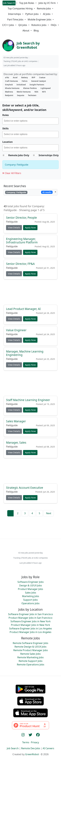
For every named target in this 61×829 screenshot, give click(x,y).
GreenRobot (32, 754)
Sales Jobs (30, 592)
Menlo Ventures (24, 92)
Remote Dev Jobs (30, 748)
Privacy (35, 742)
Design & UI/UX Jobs (30, 585)
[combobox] (30, 121)
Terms (25, 742)
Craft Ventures (11, 81)
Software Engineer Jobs (30, 582)
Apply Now (30, 227)
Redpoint (9, 95)
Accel (15, 77)
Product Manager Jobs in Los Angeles (30, 632)
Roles (5, 115)
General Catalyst (38, 81)
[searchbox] (31, 121)
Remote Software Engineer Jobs (30, 643)
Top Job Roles (26, 3)
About (26, 30)
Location (7, 142)
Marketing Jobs (30, 596)
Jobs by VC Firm (47, 3)
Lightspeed (46, 88)
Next (48, 513)
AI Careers (48, 748)
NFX (44, 92)
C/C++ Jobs (8, 25)
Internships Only (49, 155)
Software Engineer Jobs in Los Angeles (30, 628)
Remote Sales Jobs (30, 653)
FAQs (54, 25)
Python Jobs (32, 14)
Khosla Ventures (12, 88)
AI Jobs (46, 14)
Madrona (9, 92)
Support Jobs (30, 599)
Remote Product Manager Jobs (30, 650)
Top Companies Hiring (20, 8)
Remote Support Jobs (30, 661)
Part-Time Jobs (15, 19)
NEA (36, 92)
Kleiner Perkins (30, 88)
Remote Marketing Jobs (30, 657)
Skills (5, 128)
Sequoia (20, 95)
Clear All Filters (12, 173)
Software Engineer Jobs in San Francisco (30, 614)
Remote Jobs (44, 8)
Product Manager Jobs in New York (30, 625)
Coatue (42, 77)
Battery (24, 77)
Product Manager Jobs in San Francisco (30, 617)
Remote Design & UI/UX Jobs (30, 646)
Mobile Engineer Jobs (39, 19)
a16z (7, 77)
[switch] (4, 155)
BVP (33, 77)
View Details (14, 227)
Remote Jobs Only (18, 155)
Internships (14, 14)
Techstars (32, 95)
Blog (36, 30)
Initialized (21, 84)
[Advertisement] (30, 293)
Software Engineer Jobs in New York (31, 621)
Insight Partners (37, 84)
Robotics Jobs (38, 25)
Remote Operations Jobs (30, 664)
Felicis (24, 81)
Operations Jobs (30, 603)
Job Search (9, 3)
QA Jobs (22, 25)
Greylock (9, 84)
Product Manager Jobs (30, 589)
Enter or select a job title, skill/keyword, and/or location (24, 107)
